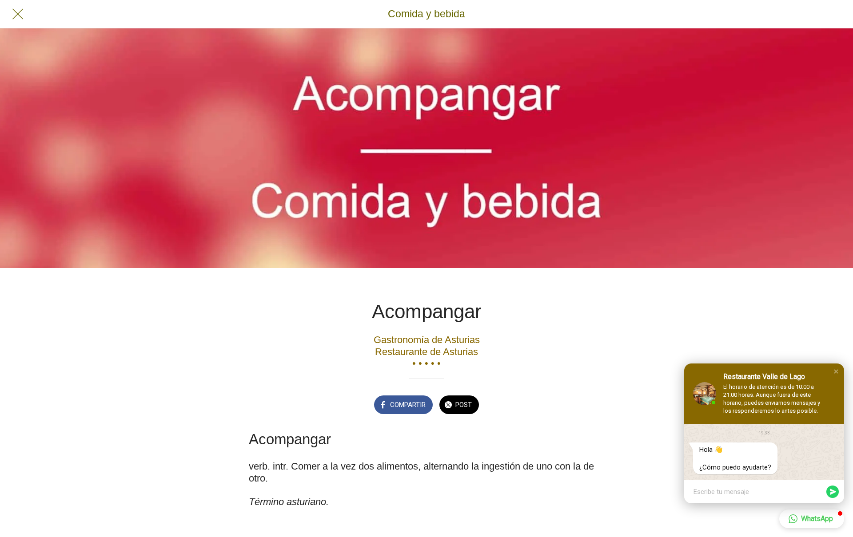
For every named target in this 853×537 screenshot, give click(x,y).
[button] (836, 371)
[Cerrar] (17, 14)
